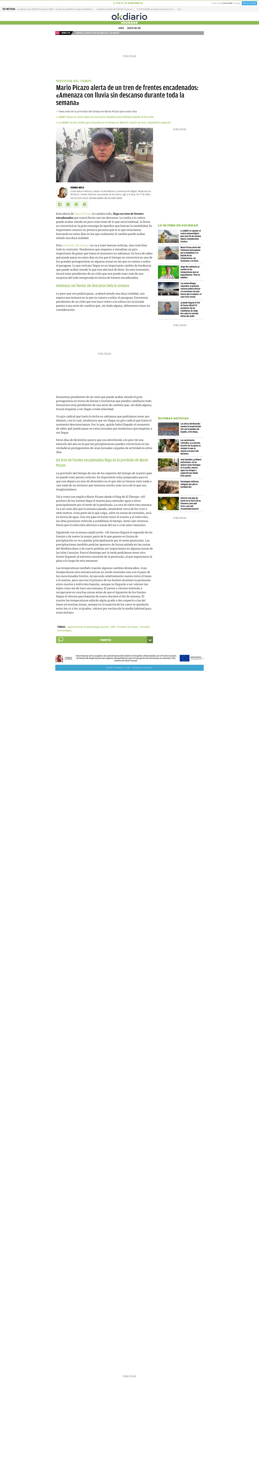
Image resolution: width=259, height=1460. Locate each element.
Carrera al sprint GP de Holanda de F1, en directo (97, 33)
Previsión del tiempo (127, 627)
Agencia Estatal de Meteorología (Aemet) (88, 627)
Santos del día (134, 28)
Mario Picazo (83, 213)
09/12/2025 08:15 (79, 198)
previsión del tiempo (75, 245)
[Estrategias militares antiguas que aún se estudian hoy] (169, 487)
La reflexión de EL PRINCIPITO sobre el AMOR (35, 9)
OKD (113, 627)
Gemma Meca (77, 187)
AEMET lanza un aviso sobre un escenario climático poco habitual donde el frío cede (106, 117)
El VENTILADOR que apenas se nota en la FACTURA (157, 9)
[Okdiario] (129, 16)
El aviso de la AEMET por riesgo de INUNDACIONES (76, 9)
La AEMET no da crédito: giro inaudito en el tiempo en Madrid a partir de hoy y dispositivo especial (114, 122)
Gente (121, 28)
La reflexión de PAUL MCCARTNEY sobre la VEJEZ (116, 9)
